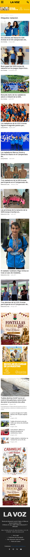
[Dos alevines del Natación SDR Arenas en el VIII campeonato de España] (15, 28)
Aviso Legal (16, 535)
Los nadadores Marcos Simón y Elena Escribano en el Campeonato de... (14, 154)
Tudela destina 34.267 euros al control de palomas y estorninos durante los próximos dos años (13, 400)
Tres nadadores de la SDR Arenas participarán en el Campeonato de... (15, 181)
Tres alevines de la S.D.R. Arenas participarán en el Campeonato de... (15, 303)
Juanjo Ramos (4, 127)
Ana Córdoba (4, 41)
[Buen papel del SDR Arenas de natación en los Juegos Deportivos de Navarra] (15, 55)
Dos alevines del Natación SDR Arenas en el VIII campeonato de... (14, 39)
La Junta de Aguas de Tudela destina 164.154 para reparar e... (18, 414)
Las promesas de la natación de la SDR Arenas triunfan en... (14, 211)
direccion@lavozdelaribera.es (18, 546)
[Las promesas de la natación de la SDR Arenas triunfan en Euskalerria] (15, 198)
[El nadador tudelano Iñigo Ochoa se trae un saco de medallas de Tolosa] (15, 244)
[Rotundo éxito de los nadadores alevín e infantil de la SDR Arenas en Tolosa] (15, 84)
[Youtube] (20, 549)
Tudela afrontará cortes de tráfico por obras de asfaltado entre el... (19, 423)
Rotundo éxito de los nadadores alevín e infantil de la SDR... (13, 96)
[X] (17, 549)
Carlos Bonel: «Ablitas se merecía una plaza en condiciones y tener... (17, 431)
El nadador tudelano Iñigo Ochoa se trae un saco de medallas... (15, 272)
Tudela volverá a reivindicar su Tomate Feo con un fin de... (19, 439)
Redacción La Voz (5, 184)
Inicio (2, 15)
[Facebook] (9, 549)
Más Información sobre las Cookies (15, 539)
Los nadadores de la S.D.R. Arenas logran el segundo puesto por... (14, 124)
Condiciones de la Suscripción (15, 537)
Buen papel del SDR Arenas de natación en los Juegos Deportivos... (14, 67)
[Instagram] (13, 549)
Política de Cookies (15, 541)
